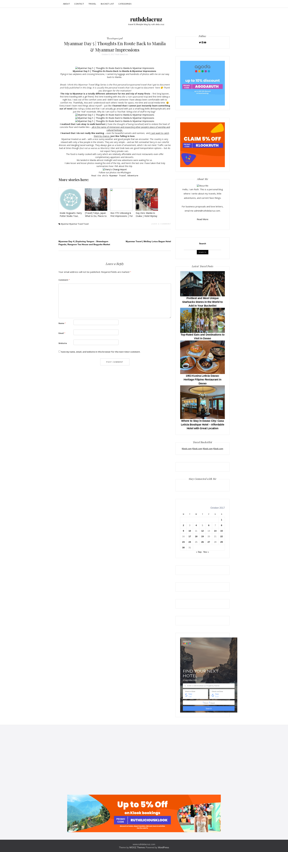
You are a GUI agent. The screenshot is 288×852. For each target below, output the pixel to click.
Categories (125, 4)
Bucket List (107, 4)
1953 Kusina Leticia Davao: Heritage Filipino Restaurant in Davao (202, 379)
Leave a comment (161, 224)
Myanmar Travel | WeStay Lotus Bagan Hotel (148, 241)
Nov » (206, 552)
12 (202, 531)
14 (215, 531)
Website (62, 343)
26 (202, 542)
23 (183, 542)
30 (183, 547)
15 (221, 531)
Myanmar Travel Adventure (123, 175)
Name (62, 323)
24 (190, 542)
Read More (202, 219)
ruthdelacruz (146, 19)
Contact (79, 4)
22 (221, 536)
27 (209, 542)
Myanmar (65, 224)
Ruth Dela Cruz (121, 54)
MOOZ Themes (137, 847)
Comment (64, 279)
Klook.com (187, 448)
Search (202, 243)
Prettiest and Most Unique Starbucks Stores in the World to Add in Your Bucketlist (202, 302)
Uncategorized (115, 38)
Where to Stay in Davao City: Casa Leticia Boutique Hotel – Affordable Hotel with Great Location (202, 424)
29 (221, 542)
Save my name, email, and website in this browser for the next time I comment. (101, 351)
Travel (92, 4)
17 (190, 536)
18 (196, 536)
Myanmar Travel (76, 224)
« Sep (199, 552)
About (66, 4)
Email (61, 333)
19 (202, 536)
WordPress (163, 847)
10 (190, 531)
